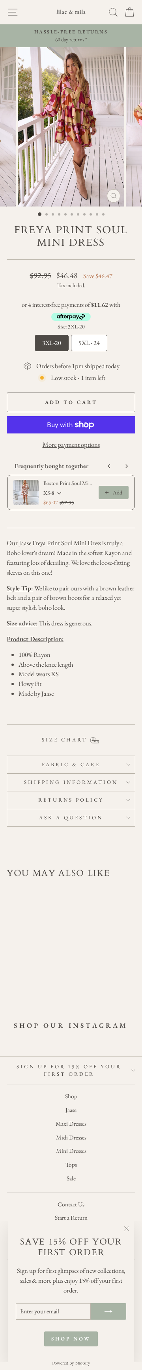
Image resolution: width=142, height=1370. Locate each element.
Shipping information (71, 782)
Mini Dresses (71, 1151)
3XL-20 (51, 341)
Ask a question (71, 817)
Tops (71, 1165)
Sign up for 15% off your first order (69, 1070)
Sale (71, 1178)
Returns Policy (71, 800)
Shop (71, 1096)
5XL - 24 (89, 341)
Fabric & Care (71, 764)
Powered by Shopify (71, 1362)
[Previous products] (109, 466)
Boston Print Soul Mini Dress (68, 483)
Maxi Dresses (71, 1124)
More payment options (71, 444)
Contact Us (71, 1204)
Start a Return (71, 1218)
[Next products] (126, 466)
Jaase (71, 1110)
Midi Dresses (71, 1137)
